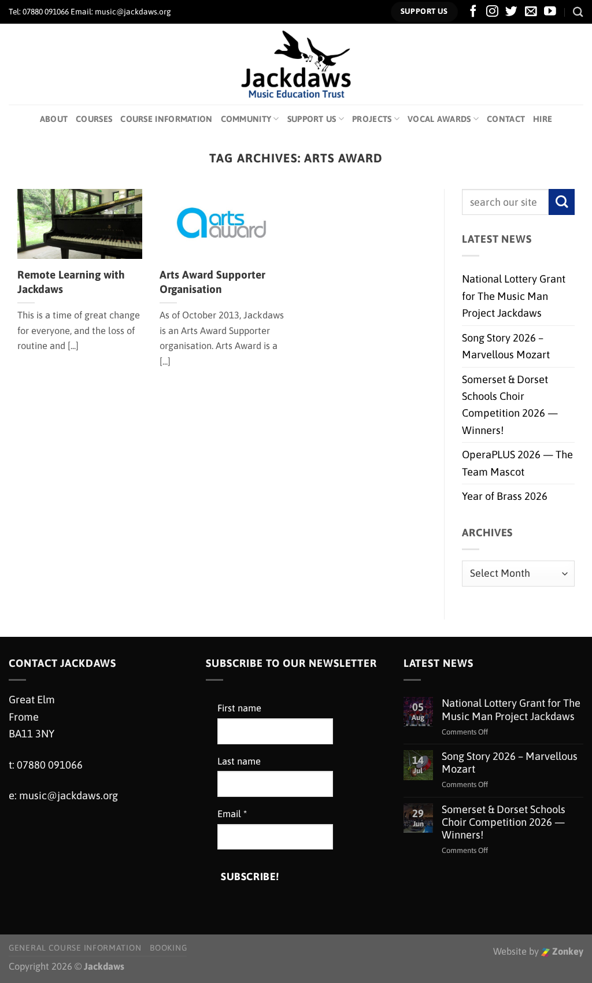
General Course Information (75, 947)
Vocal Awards (439, 119)
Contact (506, 119)
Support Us (311, 119)
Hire (542, 119)
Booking (168, 947)
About (54, 119)
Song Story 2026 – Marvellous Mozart (506, 346)
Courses (94, 119)
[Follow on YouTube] (550, 11)
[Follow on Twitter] (511, 11)
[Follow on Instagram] (492, 11)
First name (239, 708)
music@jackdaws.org (68, 795)
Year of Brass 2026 (504, 496)
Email (232, 813)
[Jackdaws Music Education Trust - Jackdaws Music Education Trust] (296, 64)
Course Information (166, 119)
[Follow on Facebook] (473, 11)
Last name (239, 761)
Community (246, 119)
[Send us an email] (531, 11)
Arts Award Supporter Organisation (212, 281)
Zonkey (566, 951)
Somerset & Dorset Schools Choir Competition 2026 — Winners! (510, 404)
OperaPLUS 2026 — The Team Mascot (517, 462)
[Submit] (562, 202)
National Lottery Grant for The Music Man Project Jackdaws (513, 296)
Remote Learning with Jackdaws (71, 281)
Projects (371, 119)
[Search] (578, 12)
